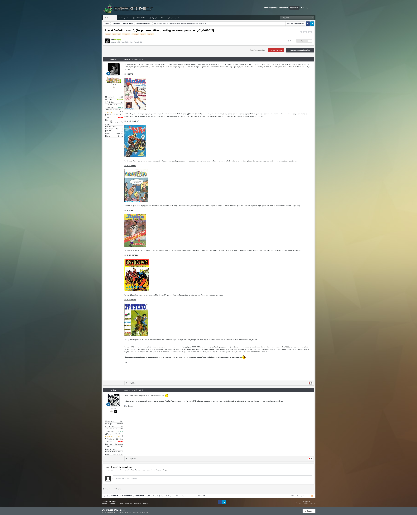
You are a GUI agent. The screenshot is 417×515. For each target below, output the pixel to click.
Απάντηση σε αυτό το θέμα (300, 50)
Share (291, 41)
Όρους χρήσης (140, 512)
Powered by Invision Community (305, 503)
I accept (309, 511)
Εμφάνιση (113, 503)
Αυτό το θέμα (304, 18)
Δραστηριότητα (175, 18)
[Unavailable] (135, 94)
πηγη (126, 362)
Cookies (145, 503)
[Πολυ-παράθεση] (126, 383)
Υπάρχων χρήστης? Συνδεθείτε (275, 7)
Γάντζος (113, 59)
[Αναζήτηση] (312, 18)
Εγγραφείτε (294, 7)
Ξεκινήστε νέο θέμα (257, 50)
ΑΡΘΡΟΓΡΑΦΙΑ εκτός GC (133, 42)
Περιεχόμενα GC (157, 18)
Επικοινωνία (137, 503)
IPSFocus (113, 501)
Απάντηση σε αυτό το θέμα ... (127, 478)
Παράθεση (133, 383)
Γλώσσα (104, 503)
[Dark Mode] (307, 8)
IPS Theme (105, 501)
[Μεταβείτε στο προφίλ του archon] (114, 400)
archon (113, 390)
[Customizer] (302, 8)
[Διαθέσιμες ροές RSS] (312, 496)
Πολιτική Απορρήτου (125, 503)
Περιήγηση (124, 18)
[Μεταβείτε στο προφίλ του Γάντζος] (107, 40)
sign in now (152, 470)
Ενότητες (110, 18)
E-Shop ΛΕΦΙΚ (140, 18)
